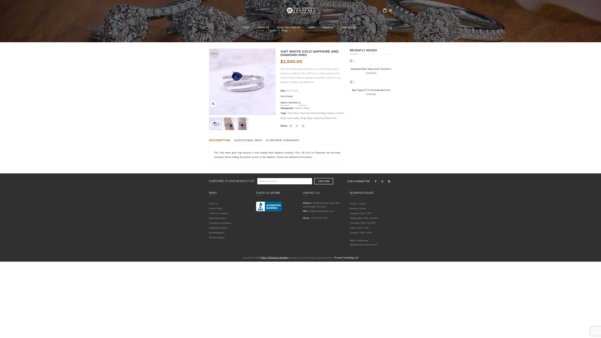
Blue (295, 112)
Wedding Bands (216, 232)
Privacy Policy (215, 208)
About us (213, 203)
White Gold (330, 117)
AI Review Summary (282, 140)
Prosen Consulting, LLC (346, 257)
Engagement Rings (218, 227)
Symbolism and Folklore (220, 223)
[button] (213, 104)
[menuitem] (246, 27)
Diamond (304, 112)
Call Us (214, 53)
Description (219, 140)
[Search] (391, 26)
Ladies (296, 117)
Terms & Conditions (219, 213)
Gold (289, 117)
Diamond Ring (318, 112)
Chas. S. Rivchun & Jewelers (274, 257)
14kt (289, 112)
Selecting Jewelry (217, 218)
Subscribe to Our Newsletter (231, 181)
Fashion (298, 107)
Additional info (248, 140)
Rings (306, 107)
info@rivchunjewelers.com (321, 211)
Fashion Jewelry (216, 237)
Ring (303, 117)
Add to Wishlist (289, 102)
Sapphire (318, 117)
